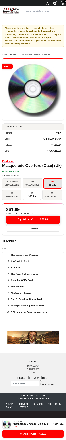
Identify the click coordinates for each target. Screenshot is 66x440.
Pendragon (14, 54)
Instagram (34, 369)
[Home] (11, 11)
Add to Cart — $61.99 (35, 219)
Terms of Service (23, 405)
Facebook (34, 366)
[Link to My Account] (55, 3)
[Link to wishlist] (48, 3)
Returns (38, 404)
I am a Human (47, 384)
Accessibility (54, 404)
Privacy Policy (10, 405)
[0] (63, 3)
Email (34, 372)
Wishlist (34, 228)
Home (4, 54)
